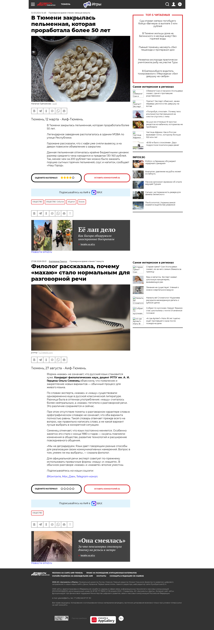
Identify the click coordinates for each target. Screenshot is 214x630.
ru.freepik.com (46, 352)
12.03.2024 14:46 (38, 13)
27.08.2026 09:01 (38, 261)
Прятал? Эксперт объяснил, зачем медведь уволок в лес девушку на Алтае (163, 103)
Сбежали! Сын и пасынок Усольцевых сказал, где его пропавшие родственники (164, 93)
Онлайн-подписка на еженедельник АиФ (72, 576)
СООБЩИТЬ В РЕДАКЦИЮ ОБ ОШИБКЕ (127, 576)
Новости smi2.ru (41, 251)
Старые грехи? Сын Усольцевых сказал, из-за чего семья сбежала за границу (163, 269)
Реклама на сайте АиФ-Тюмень (67, 573)
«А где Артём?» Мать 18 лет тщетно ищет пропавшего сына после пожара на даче (163, 321)
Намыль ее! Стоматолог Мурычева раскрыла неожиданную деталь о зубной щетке (163, 300)
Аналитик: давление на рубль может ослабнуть (163, 173)
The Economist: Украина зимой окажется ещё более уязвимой (160, 204)
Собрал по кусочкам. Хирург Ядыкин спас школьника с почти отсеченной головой (164, 310)
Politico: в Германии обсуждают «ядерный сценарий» (160, 162)
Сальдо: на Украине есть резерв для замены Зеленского (163, 193)
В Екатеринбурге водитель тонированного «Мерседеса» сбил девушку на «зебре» (158, 74)
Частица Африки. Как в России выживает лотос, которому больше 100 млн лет (163, 134)
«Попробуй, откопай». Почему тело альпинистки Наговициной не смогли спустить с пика (163, 114)
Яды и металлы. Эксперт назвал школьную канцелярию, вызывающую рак (161, 279)
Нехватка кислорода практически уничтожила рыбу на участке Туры (158, 61)
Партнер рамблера (79, 618)
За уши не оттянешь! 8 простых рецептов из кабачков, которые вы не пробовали (164, 124)
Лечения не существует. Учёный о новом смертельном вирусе (162, 288)
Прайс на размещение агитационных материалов (111, 573)
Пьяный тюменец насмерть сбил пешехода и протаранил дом (158, 48)
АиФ (54, 103)
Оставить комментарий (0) (107, 178)
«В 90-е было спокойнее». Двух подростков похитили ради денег (162, 143)
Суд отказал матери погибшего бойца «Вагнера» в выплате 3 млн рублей (157, 24)
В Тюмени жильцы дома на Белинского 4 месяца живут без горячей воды (157, 36)
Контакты (101, 576)
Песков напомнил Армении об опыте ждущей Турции (163, 183)
